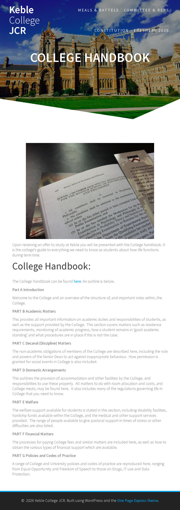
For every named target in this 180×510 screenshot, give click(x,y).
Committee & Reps (146, 10)
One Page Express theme (137, 500)
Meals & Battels (98, 10)
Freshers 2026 (151, 30)
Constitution (111, 30)
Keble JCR (24, 20)
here (77, 281)
